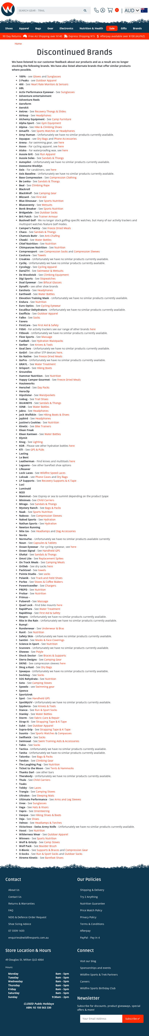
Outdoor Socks (48, 212)
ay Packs (44, 387)
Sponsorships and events (95, 968)
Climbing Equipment (56, 274)
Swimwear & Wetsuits (50, 270)
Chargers (50, 585)
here (61, 142)
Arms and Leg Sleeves (68, 799)
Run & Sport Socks (46, 710)
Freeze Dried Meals (59, 228)
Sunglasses (54, 76)
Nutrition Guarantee (92, 903)
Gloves (37, 76)
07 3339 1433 (16, 930)
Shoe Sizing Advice (19, 924)
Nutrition (50, 243)
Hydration (50, 519)
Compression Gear (76, 850)
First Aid (41, 197)
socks (47, 574)
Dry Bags (42, 138)
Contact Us (14, 897)
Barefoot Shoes (54, 857)
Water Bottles (43, 239)
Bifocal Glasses (52, 282)
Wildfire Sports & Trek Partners (99, 974)
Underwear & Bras (53, 628)
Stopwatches (48, 278)
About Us (13, 890)
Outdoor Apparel (46, 80)
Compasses (65, 733)
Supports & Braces (48, 850)
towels (42, 570)
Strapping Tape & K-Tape (51, 721)
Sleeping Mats (45, 795)
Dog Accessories (66, 531)
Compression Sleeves (87, 251)
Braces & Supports (54, 655)
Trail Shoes (41, 399)
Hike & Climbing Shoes (48, 127)
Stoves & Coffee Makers (49, 581)
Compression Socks (56, 251)
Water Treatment (45, 364)
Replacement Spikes (51, 558)
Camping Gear (48, 193)
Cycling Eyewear (51, 305)
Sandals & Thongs (53, 158)
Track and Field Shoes (49, 578)
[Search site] (85, 10)
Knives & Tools (44, 344)
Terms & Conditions (92, 924)
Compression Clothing (63, 177)
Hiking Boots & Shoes (56, 414)
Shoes (35, 819)
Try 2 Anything (89, 897)
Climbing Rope (41, 185)
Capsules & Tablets (45, 542)
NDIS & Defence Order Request (27, 917)
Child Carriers (45, 500)
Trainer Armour (48, 216)
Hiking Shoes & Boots (48, 815)
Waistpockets (47, 395)
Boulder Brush (48, 846)
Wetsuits (47, 205)
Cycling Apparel (47, 267)
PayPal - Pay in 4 (90, 937)
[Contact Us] (96, 10)
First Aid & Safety (48, 325)
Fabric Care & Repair (46, 718)
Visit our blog (88, 961)
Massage (46, 337)
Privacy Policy (88, 917)
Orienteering (42, 811)
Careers (85, 981)
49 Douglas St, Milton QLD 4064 (24, 959)
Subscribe (131, 1018)
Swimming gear (45, 686)
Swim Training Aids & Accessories (58, 741)
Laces (37, 787)
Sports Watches (46, 131)
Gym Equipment (51, 123)
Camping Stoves (42, 683)
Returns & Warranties (21, 903)
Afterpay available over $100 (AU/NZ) (117, 36)
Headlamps (43, 531)
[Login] (103, 10)
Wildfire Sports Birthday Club (98, 988)
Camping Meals (55, 562)
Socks (36, 317)
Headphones (43, 115)
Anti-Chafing (52, 235)
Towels (42, 255)
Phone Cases (43, 477)
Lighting (38, 442)
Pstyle (39, 651)
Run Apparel (47, 154)
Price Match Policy (91, 910)
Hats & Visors (41, 807)
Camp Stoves (52, 842)
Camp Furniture (61, 119)
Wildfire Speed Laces (52, 473)
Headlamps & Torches (48, 822)
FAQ (10, 910)
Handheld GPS (51, 550)
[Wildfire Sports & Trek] (8, 9)
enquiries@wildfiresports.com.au (28, 937)
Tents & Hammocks (62, 768)
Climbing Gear (44, 760)
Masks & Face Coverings (49, 640)
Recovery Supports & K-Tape (59, 480)
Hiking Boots (44, 368)
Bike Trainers (43, 426)
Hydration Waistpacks (50, 341)
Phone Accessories (65, 138)
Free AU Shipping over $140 (40, 36)
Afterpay (85, 930)
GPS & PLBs (37, 449)
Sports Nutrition (54, 201)
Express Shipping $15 (77, 36)
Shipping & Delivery (92, 890)
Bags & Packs (53, 508)
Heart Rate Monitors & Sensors (49, 84)
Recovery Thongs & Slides (50, 111)
